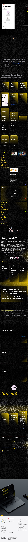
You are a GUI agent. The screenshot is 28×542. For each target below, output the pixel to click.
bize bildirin (13, 122)
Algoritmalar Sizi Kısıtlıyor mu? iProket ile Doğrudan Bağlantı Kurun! (22, 524)
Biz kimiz (1, 529)
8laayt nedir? (9, 238)
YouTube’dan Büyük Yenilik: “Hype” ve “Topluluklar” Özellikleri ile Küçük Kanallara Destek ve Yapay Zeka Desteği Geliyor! (22, 527)
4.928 (7, 439)
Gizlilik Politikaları (2, 526)
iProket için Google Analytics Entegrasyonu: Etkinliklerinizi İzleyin (13, 175)
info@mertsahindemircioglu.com (3, 528)
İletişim (5, 527)
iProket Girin (8, 15)
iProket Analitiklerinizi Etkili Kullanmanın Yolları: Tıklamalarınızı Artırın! (22, 160)
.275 (20, 439)
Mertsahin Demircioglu (3, 534)
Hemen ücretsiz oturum (7, 310)
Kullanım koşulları (2, 527)
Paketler (22, 451)
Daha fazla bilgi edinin (18, 250)
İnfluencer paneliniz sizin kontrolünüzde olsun (13, 137)
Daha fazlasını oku (22, 428)
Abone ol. (22, 85)
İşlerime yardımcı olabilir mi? (23, 415)
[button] (11, 518)
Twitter (22, 84)
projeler (12, 96)
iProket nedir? (9, 393)
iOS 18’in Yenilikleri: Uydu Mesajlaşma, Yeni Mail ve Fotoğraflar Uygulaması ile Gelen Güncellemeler (22, 528)
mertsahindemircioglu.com (14, 63)
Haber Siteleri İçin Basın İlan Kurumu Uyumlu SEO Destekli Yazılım (13, 159)
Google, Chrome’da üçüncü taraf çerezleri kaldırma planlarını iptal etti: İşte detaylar (22, 530)
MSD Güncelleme (3, 532)
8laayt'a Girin (8, 20)
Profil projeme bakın (13, 104)
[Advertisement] (14, 50)
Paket (8, 451)
